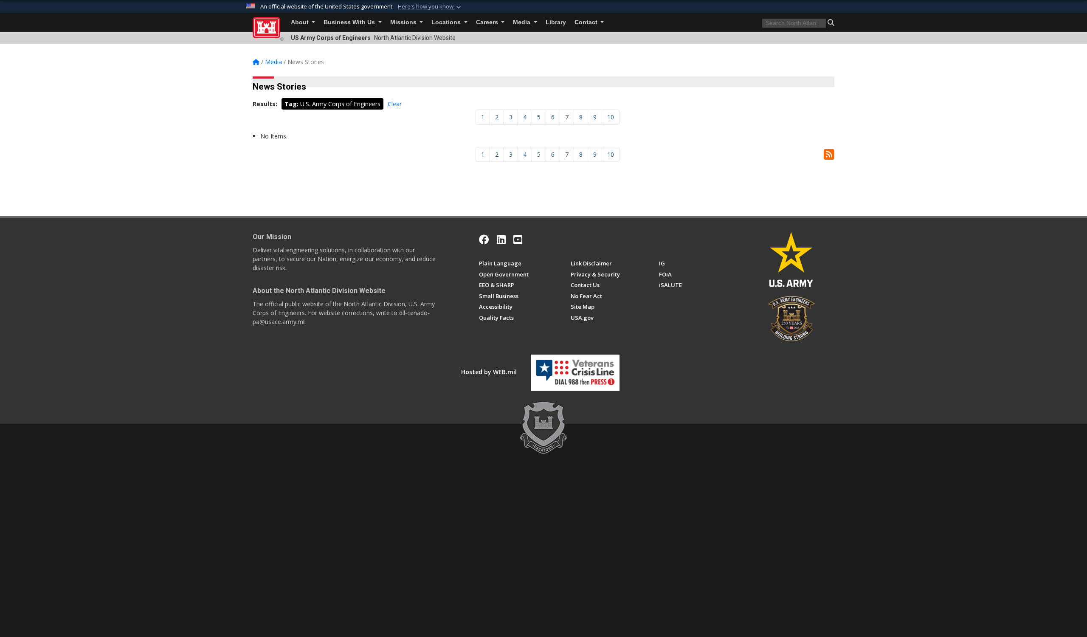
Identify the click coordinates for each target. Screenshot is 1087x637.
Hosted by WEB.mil (489, 372)
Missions (404, 22)
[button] (430, 7)
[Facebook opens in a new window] (484, 239)
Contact (586, 22)
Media (522, 22)
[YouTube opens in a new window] (517, 239)
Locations (446, 22)
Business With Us (350, 22)
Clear (395, 104)
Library (556, 22)
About (300, 22)
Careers (488, 22)
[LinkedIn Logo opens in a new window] (501, 239)
